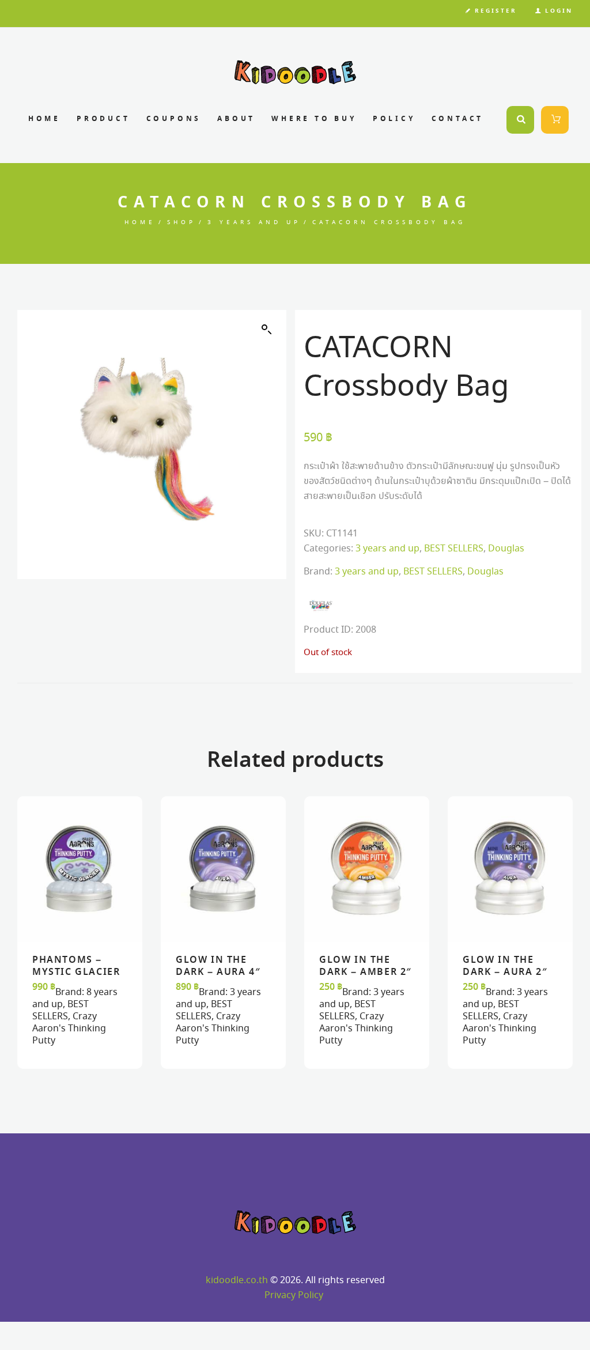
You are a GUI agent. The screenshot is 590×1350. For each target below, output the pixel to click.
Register (496, 11)
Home (140, 222)
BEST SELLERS (453, 548)
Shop (181, 222)
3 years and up (254, 222)
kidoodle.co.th (237, 1280)
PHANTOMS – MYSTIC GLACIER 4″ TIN (76, 972)
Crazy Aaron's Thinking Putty (69, 1029)
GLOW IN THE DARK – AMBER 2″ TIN (365, 972)
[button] (266, 329)
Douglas (506, 548)
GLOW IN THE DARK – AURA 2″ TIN (505, 972)
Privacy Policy (293, 1295)
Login (559, 11)
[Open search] (520, 120)
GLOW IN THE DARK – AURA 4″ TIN (218, 972)
